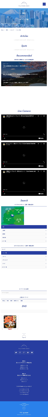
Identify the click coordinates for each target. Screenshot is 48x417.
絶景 (11, 300)
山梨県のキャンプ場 (24, 365)
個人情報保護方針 (24, 403)
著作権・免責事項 (24, 405)
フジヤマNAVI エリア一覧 (24, 389)
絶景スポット (16, 300)
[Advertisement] (24, 98)
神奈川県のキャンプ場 (24, 368)
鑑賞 (22, 300)
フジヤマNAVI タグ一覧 (24, 392)
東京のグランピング (24, 379)
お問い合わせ (24, 407)
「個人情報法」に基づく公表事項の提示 (24, 404)
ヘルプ (24, 406)
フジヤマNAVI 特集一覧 (24, 394)
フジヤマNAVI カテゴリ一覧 (24, 390)
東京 (8, 300)
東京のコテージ (24, 378)
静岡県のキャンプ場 (24, 367)
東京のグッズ (24, 381)
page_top (24, 335)
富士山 (4, 300)
